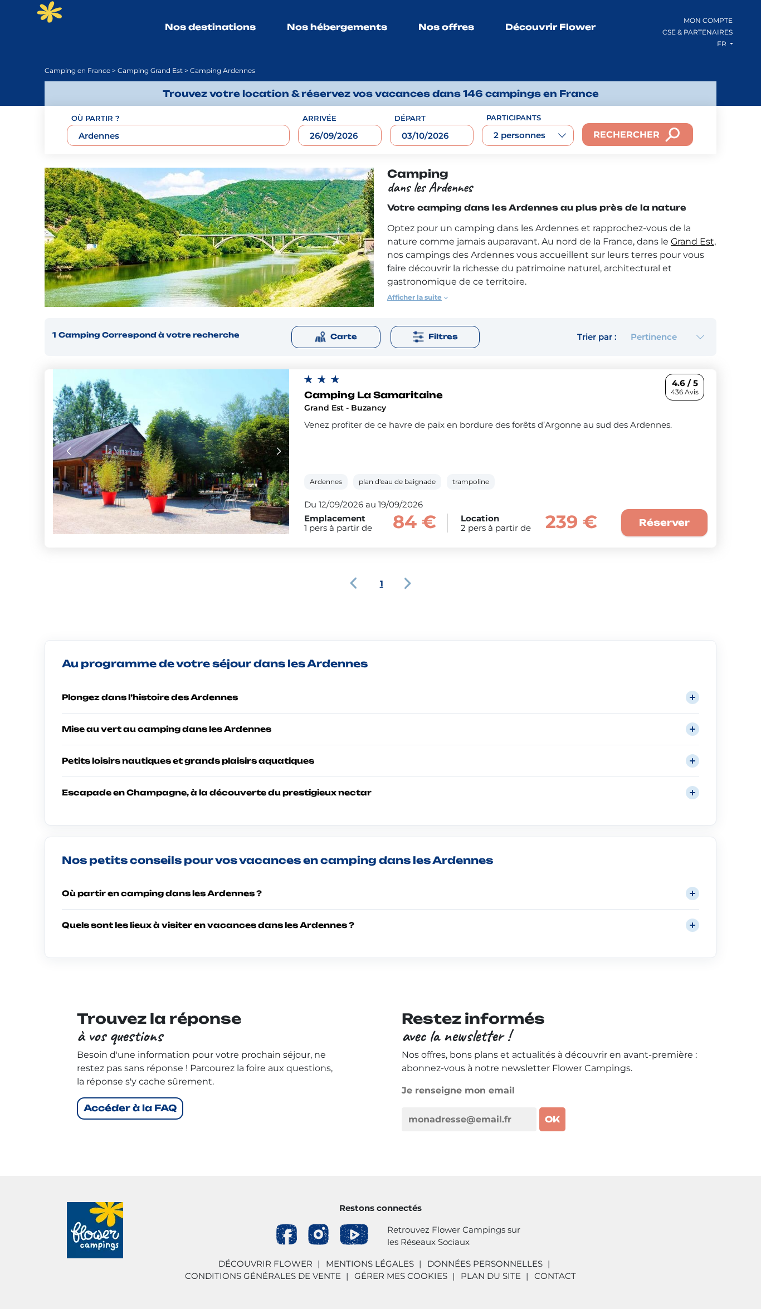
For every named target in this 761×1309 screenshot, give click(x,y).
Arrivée (319, 118)
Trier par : (597, 336)
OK (552, 1119)
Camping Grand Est (150, 70)
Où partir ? (95, 118)
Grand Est (692, 241)
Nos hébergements (337, 27)
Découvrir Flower (550, 27)
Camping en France (77, 70)
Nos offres (446, 27)
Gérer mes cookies (400, 1276)
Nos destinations (210, 27)
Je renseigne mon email (458, 1090)
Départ (410, 118)
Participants (513, 117)
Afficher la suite (414, 297)
